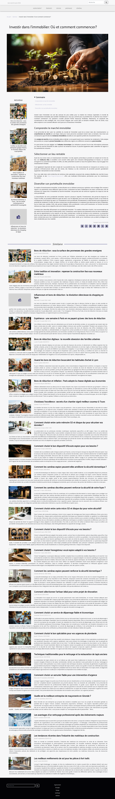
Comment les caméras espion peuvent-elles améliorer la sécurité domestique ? (70, 467)
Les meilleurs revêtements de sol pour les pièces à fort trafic (62, 758)
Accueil (9, 17)
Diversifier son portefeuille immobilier (46, 108)
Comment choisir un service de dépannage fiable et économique (64, 612)
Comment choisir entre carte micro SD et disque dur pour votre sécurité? (67, 508)
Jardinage (68, 8)
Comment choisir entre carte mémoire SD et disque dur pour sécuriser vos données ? (68, 423)
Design (58, 8)
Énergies (49, 8)
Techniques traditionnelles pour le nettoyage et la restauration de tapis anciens (70, 654)
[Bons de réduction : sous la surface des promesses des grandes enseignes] (18, 111)
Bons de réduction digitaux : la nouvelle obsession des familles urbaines (67, 339)
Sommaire (40, 97)
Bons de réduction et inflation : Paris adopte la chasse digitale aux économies (70, 381)
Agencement (37, 8)
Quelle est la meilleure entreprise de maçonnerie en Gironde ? (62, 696)
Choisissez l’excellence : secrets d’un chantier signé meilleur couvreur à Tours (69, 401)
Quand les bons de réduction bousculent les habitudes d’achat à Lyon (66, 360)
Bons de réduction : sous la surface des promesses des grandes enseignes (18, 122)
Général (79, 8)
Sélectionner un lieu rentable (43, 104)
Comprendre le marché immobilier (45, 101)
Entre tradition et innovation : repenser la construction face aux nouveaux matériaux (18, 175)
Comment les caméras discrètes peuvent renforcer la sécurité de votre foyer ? (70, 487)
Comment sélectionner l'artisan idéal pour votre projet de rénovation (65, 592)
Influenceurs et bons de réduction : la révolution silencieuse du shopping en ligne (18, 229)
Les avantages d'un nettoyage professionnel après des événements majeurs (69, 715)
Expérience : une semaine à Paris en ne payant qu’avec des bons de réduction (69, 318)
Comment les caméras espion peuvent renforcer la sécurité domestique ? (68, 571)
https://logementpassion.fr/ (55, 176)
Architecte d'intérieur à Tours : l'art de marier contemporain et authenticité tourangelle (18, 202)
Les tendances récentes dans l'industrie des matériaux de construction (66, 736)
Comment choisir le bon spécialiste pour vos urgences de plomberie (65, 633)
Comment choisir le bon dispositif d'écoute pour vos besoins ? (62, 529)
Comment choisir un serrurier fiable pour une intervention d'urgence (65, 675)
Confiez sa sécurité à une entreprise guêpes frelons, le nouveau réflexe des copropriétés (18, 148)
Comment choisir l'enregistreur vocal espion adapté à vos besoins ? (65, 550)
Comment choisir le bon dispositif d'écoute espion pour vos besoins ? (66, 446)
